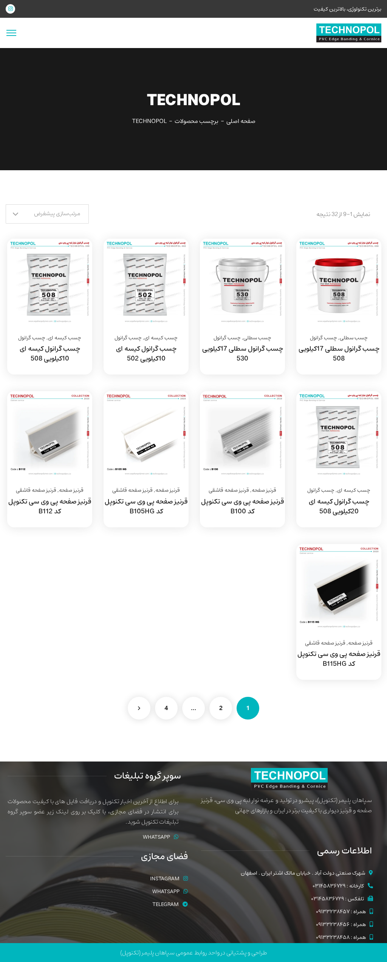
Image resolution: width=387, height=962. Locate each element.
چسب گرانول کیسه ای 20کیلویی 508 (339, 507)
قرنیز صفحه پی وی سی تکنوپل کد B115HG (338, 659)
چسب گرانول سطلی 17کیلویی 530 (242, 354)
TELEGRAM (165, 904)
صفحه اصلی (240, 121)
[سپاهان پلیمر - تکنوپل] (348, 32)
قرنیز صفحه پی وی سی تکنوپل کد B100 (242, 507)
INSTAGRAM (165, 878)
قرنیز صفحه (264, 490)
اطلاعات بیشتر (366, 238)
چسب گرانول (323, 337)
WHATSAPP (156, 837)
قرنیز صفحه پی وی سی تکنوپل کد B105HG (146, 507)
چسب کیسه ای (161, 337)
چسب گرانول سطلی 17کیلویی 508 (339, 354)
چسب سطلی (354, 337)
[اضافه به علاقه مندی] (366, 257)
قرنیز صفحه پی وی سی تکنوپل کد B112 (49, 507)
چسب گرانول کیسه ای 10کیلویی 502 (146, 354)
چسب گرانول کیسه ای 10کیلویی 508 (50, 354)
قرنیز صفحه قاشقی (229, 490)
